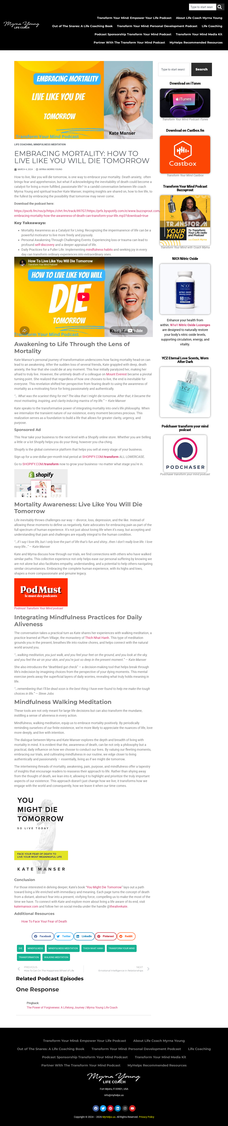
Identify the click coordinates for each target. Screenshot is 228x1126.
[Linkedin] (118, 1108)
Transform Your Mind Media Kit (199, 34)
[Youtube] (132, 1108)
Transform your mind (121, 948)
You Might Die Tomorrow (104, 887)
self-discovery (45, 245)
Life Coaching (212, 26)
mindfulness (35, 948)
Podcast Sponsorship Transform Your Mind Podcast (133, 34)
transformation (29, 957)
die (20, 948)
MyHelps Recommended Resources (196, 42)
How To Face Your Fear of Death (44, 921)
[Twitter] (103, 1108)
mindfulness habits (99, 249)
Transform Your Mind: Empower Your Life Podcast (134, 18)
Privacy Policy (146, 1116)
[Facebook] (96, 1108)
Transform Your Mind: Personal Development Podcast (157, 26)
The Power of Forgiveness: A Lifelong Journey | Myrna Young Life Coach (72, 1007)
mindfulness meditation (49, 144)
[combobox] (202, 7)
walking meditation (56, 957)
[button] (43, 936)
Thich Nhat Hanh (97, 638)
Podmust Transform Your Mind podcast (38, 608)
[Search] (220, 7)
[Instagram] (125, 1108)
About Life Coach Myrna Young (199, 18)
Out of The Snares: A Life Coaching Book (82, 26)
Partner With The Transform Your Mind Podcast (129, 42)
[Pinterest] (110, 1108)
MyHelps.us (108, 1116)
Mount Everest (116, 374)
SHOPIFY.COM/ (100, 457)
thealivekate (118, 906)
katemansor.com (26, 906)
